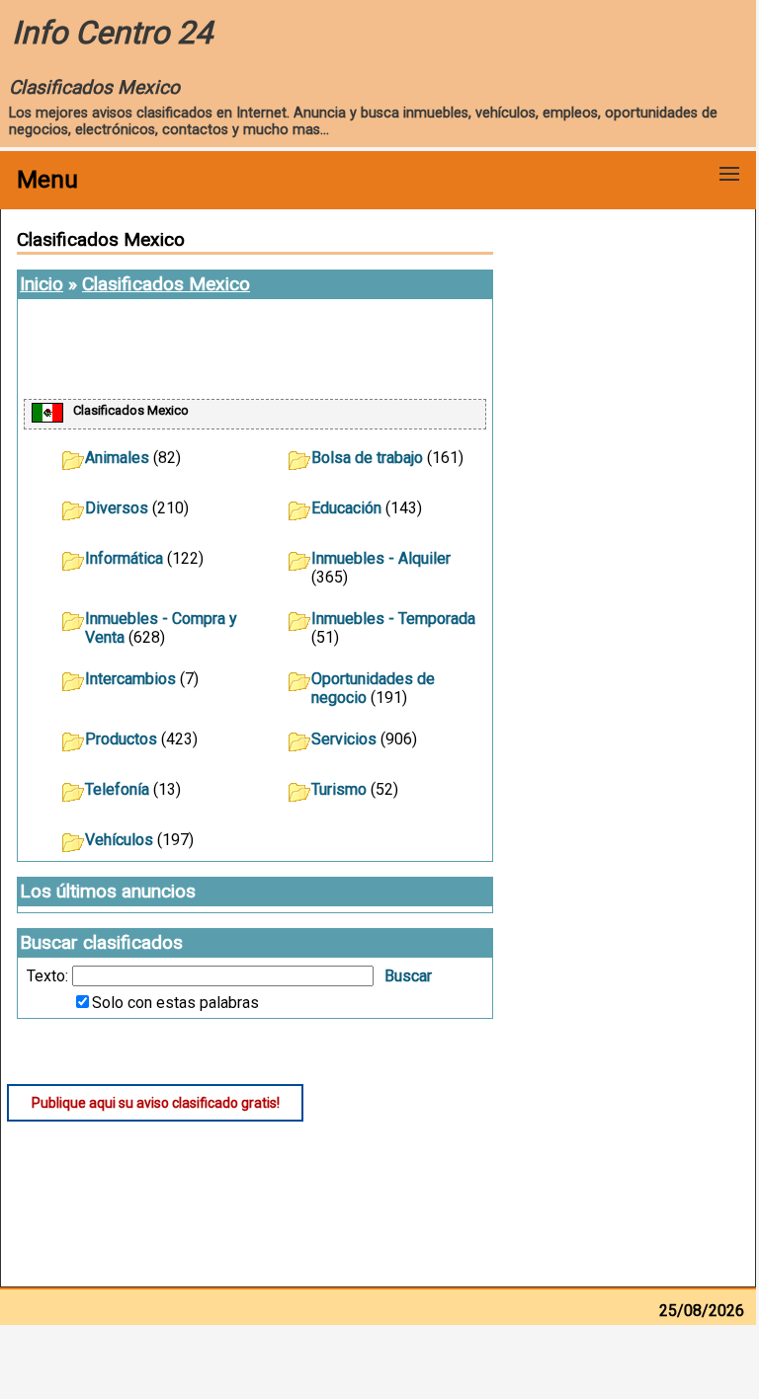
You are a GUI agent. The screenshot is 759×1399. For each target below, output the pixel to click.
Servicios (344, 739)
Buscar (408, 976)
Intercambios (130, 678)
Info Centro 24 (112, 32)
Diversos (116, 508)
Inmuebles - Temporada (393, 618)
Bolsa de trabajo (367, 457)
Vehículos (119, 839)
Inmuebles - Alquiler (381, 558)
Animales (117, 457)
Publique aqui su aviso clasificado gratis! (156, 1103)
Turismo (339, 789)
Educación (346, 508)
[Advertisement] (255, 350)
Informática (124, 558)
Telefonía (117, 789)
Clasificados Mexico (166, 283)
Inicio (41, 283)
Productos (121, 739)
